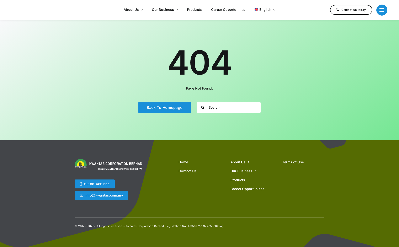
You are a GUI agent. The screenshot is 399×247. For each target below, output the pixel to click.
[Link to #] (381, 10)
